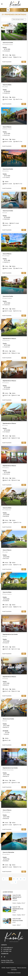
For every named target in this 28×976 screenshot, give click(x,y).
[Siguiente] (12, 882)
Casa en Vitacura (7, 127)
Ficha (23, 61)
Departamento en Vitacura (9, 338)
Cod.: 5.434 (5, 278)
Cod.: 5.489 (5, 448)
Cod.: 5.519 (5, 235)
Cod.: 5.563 (5, 151)
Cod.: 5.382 (5, 750)
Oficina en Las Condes (8, 718)
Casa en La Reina (7, 84)
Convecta (18, 972)
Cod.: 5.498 (5, 109)
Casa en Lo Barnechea (8, 852)
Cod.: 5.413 (5, 25)
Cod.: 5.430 (5, 194)
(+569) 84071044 (7, 949)
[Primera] (3, 878)
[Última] (15, 882)
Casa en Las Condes (8, 42)
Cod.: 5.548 (5, 659)
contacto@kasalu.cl (8, 947)
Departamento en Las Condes (10, 634)
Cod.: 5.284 (5, 67)
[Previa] (7, 878)
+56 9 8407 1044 (7, 951)
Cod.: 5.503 (5, 617)
